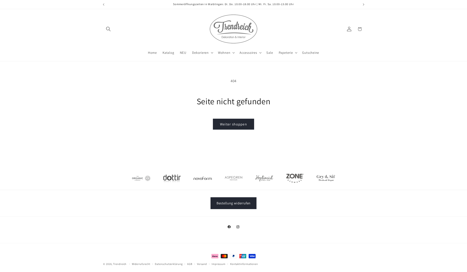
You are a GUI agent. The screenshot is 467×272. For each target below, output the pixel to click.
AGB (189, 264)
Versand (202, 264)
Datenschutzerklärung (168, 264)
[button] (108, 29)
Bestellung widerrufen (233, 203)
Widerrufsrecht (141, 264)
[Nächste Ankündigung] (364, 4)
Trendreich (119, 264)
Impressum (218, 264)
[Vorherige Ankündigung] (104, 4)
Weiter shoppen (233, 124)
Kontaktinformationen (244, 264)
